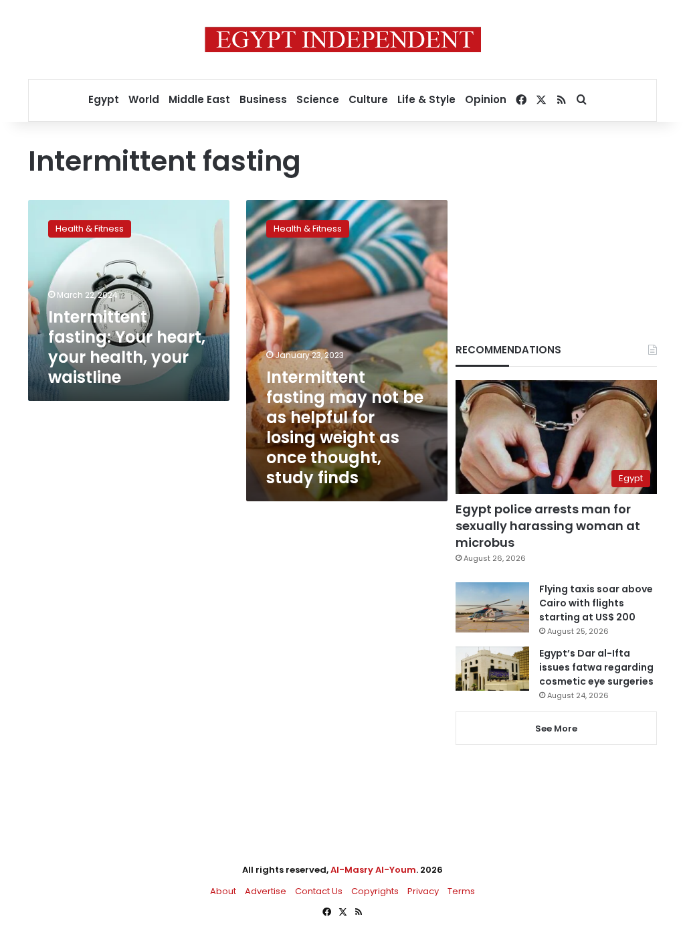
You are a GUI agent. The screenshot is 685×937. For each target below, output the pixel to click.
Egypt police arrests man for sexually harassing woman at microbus (548, 526)
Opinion (485, 99)
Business (263, 99)
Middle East (199, 99)
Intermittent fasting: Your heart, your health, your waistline (126, 347)
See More (556, 728)
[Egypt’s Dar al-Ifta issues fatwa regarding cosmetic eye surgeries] (492, 669)
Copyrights (375, 891)
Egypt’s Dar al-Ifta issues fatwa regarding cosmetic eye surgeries (596, 667)
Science (317, 99)
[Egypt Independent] (343, 39)
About (223, 891)
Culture (368, 99)
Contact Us (318, 891)
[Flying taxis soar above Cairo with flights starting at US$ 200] (492, 607)
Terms (461, 891)
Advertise (265, 891)
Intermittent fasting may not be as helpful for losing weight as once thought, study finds (344, 427)
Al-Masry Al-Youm (373, 869)
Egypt (103, 99)
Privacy (423, 891)
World (143, 99)
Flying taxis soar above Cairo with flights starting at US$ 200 (596, 603)
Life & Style (426, 99)
